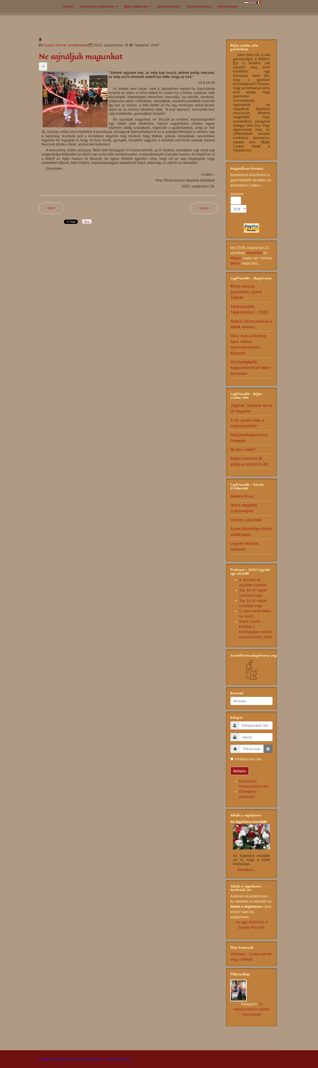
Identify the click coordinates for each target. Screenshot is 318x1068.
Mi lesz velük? (242, 449)
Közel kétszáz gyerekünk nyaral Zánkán (246, 292)
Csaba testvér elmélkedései (66, 45)
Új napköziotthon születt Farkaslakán (252, 1009)
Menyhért (254, 253)
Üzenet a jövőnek (246, 520)
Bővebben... (246, 870)
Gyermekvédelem (198, 6)
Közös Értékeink (168, 6)
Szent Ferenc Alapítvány (97, 6)
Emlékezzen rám (248, 759)
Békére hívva (242, 496)
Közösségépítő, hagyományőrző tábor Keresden (250, 368)
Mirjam (235, 258)
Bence (235, 263)
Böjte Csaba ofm (136, 6)
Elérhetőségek (228, 6)
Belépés (239, 771)
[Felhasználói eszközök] (43, 66)
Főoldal (68, 6)
